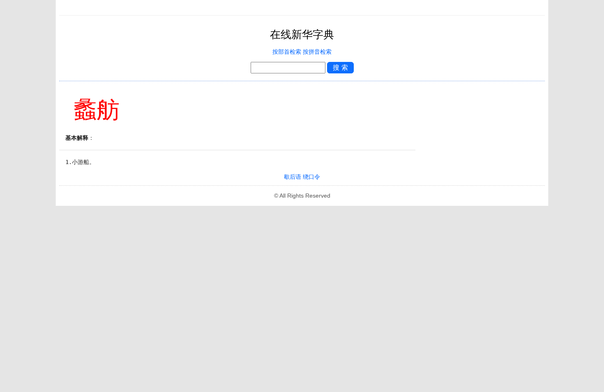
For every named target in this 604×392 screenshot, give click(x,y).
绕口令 (311, 177)
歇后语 (292, 177)
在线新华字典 (302, 35)
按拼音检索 (317, 52)
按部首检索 (286, 52)
